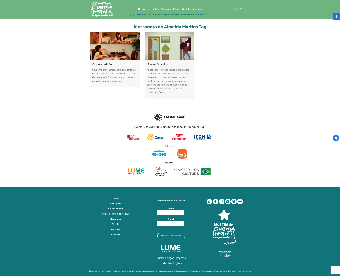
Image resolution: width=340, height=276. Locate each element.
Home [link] (115, 198)
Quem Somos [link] (115, 208)
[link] (336, 16)
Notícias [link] (115, 229)
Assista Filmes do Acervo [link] (116, 213)
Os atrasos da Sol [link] (102, 64)
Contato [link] (115, 234)
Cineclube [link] (116, 219)
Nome (171, 208)
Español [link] (244, 9)
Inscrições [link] (116, 203)
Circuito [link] (115, 224)
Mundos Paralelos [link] (157, 64)
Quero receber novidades (171, 236)
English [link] (237, 9)
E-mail (171, 219)
